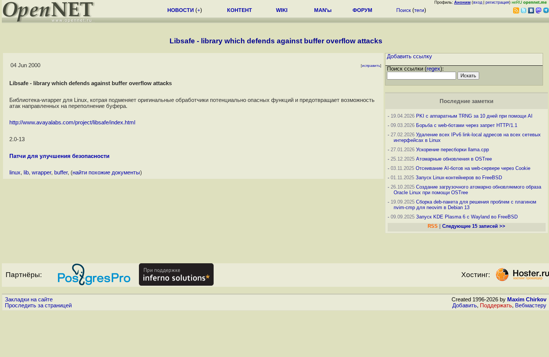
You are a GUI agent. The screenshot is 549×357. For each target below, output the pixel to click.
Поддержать (496, 305)
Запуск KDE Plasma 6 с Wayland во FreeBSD (467, 217)
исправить (371, 65)
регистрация (497, 2)
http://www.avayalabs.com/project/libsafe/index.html (72, 122)
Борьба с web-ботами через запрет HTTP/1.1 (466, 125)
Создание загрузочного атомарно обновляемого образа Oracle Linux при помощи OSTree (467, 189)
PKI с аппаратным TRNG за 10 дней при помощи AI (474, 116)
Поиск (403, 10)
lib (26, 173)
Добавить (464, 305)
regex (433, 69)
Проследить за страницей (38, 305)
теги (419, 10)
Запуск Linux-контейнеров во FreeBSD (459, 177)
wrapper (41, 173)
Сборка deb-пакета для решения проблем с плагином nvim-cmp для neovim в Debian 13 (465, 204)
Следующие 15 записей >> (473, 226)
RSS (433, 226)
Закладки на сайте (29, 299)
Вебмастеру (530, 305)
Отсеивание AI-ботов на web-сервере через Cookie (473, 168)
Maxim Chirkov (526, 299)
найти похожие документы (106, 173)
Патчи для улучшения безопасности (59, 156)
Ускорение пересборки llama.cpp (452, 149)
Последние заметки (466, 101)
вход (477, 2)
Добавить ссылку (409, 56)
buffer (61, 173)
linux (15, 173)
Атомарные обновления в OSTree (454, 159)
